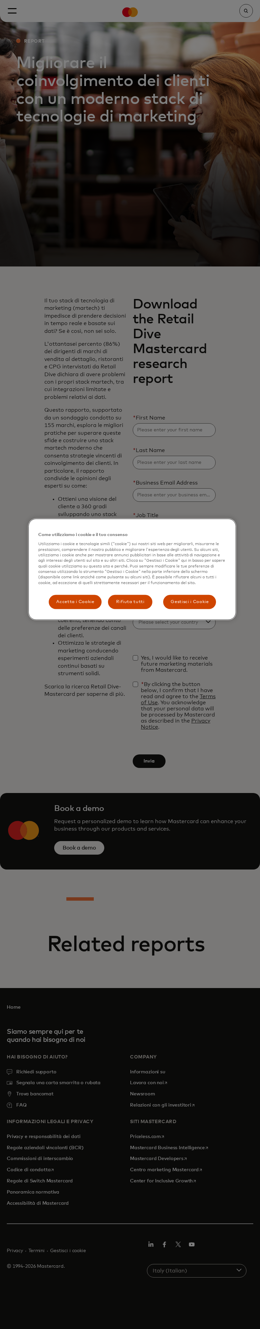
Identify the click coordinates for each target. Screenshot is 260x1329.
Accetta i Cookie (75, 602)
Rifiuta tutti (130, 602)
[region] (132, 569)
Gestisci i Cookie (190, 602)
